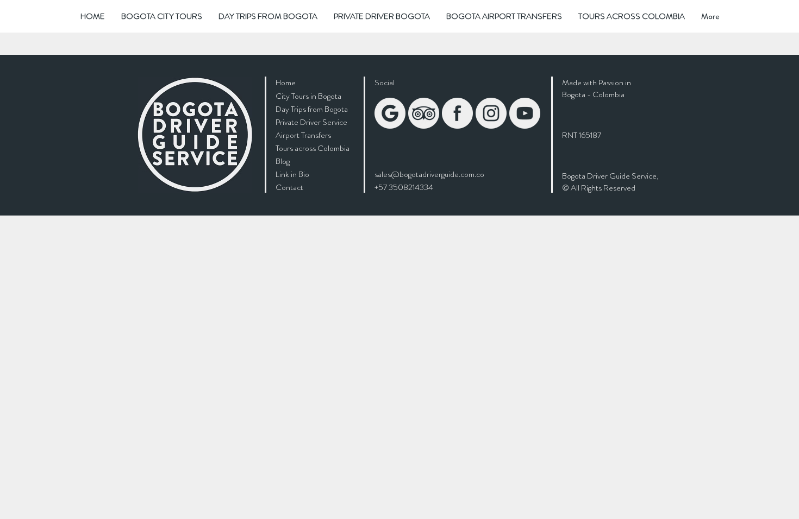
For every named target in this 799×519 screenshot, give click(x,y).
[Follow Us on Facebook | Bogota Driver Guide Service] (457, 113)
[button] (161, 16)
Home (286, 82)
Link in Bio (292, 174)
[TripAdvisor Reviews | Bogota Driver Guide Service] (423, 113)
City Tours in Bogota (308, 96)
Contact (289, 187)
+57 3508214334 (403, 187)
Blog (283, 161)
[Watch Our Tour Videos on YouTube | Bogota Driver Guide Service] (524, 113)
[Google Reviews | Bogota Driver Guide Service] (389, 113)
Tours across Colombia (312, 148)
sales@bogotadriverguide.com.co (429, 174)
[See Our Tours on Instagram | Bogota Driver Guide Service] (491, 113)
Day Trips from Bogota (312, 109)
